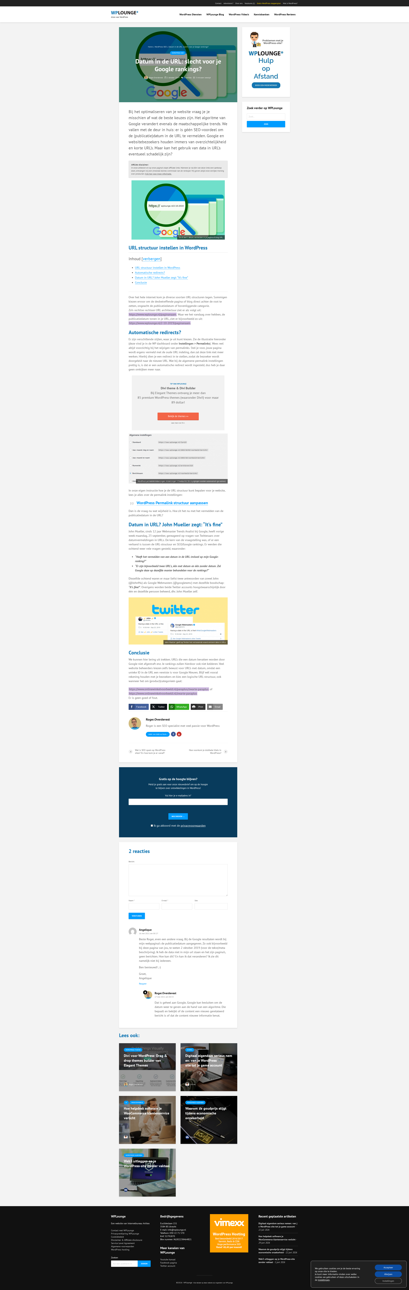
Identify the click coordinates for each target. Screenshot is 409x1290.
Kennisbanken (261, 14)
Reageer (143, 983)
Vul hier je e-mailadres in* (178, 795)
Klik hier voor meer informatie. (158, 174)
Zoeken (114, 1257)
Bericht (131, 862)
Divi (199, 397)
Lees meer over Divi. (178, 423)
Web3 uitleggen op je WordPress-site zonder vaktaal (147, 1163)
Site (196, 901)
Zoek (266, 124)
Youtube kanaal (167, 1259)
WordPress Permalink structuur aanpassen (172, 502)
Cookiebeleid (117, 1236)
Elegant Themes (166, 393)
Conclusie (141, 282)
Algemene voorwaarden (122, 1246)
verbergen (151, 258)
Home (150, 47)
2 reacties (188, 77)
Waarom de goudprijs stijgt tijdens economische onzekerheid (205, 1113)
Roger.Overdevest (156, 77)
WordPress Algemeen (195, 1103)
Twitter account (167, 1265)
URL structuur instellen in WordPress (157, 267)
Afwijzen (388, 1274)
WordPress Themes (133, 1050)
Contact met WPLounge (122, 1230)
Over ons (239, 3)
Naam (132, 901)
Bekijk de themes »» (178, 416)
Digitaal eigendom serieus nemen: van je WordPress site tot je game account (208, 1060)
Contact (218, 3)
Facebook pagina (168, 1262)
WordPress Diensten (190, 14)
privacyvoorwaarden (193, 825)
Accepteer (388, 1267)
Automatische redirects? (150, 272)
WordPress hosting (120, 1249)
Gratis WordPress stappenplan (269, 3)
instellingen (324, 1279)
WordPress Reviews (285, 14)
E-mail (165, 901)
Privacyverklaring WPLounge (125, 1233)
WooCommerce (137, 1103)
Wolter (193, 1137)
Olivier (193, 1084)
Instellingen (388, 1280)
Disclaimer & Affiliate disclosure (126, 1240)
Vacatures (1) (250, 3)
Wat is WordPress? (290, 3)
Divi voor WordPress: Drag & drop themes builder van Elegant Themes (145, 1060)
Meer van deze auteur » (157, 734)
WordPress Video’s (239, 14)
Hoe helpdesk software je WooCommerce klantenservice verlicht (146, 1113)
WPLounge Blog (215, 14)
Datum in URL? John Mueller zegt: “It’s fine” (161, 277)
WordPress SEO (161, 47)
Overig (189, 1050)
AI (126, 1103)
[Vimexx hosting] (229, 1233)
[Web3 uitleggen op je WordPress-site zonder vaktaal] (147, 1172)
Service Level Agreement (123, 1243)
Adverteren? (228, 3)
